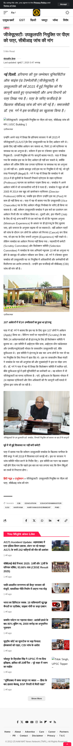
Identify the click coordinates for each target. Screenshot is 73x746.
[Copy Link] (65, 521)
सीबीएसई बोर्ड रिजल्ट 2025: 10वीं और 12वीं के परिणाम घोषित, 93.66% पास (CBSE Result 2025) (26, 567)
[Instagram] (37, 722)
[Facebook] (17, 722)
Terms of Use (10, 6)
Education (30, 503)
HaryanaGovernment (39, 507)
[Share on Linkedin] (50, 521)
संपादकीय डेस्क (9, 58)
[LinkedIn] (41, 722)
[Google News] (32, 722)
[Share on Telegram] (57, 521)
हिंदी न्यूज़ (8, 478)
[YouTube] (26, 722)
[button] (63, 4)
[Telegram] (50, 722)
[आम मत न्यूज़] (36, 12)
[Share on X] (34, 521)
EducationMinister (50, 503)
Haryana (18, 507)
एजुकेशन (7, 27)
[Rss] (55, 722)
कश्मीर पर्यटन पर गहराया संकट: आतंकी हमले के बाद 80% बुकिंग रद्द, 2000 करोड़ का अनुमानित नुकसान (26, 624)
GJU (7, 507)
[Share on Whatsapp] (42, 521)
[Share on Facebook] (26, 521)
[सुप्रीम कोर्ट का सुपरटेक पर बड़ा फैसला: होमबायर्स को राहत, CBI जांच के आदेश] (60, 644)
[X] (22, 722)
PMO (57, 507)
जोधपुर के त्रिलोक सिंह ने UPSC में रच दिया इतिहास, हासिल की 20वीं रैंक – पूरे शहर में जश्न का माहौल (26, 662)
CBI (19, 503)
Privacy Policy (40, 3)
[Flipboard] (45, 722)
